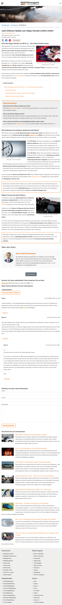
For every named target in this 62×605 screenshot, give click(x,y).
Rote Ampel (36, 567)
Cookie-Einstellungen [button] (39, 602)
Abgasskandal (14, 25)
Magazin (36, 583)
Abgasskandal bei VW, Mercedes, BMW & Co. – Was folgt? (33, 489)
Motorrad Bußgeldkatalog (9, 595)
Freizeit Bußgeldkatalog (8, 590)
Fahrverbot (5, 570)
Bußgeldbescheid (7, 558)
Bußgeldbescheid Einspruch (9, 556)
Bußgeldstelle (37, 572)
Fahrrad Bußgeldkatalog (8, 583)
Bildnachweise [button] (31, 274)
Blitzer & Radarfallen (38, 553)
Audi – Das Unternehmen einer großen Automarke (31, 448)
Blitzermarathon (7, 567)
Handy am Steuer (38, 565)
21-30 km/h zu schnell (8, 572)
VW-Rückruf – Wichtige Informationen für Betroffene (31, 503)
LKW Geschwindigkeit (39, 574)
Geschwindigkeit (37, 563)
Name (4, 391)
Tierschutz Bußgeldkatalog (9, 588)
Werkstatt (4, 204)
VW (11, 63)
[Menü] (2, 4)
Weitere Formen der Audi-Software (14, 96)
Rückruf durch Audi (36, 176)
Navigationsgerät (21, 123)
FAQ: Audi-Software (10, 90)
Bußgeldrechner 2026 (8, 553)
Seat (11, 65)
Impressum (36, 600)
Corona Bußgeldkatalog (8, 600)
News (35, 581)
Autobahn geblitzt (7, 574)
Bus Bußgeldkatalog (8, 593)
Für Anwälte (36, 590)
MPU (11, 570)
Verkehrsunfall (6, 563)
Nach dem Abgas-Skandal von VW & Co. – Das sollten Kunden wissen (23, 87)
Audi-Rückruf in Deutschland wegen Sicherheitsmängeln (33, 462)
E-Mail (4, 397)
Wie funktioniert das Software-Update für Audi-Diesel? (20, 93)
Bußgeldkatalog (5, 25)
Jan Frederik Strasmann (9, 33)
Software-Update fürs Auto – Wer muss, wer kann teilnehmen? (34, 476)
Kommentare (16, 40)
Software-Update (18, 75)
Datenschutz (37, 597)
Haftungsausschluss (38, 595)
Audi (21, 108)
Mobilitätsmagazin (31, 3)
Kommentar (5, 404)
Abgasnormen (34, 135)
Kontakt (35, 593)
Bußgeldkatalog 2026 (34, 4)
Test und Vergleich (7, 602)
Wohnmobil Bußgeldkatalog (9, 597)
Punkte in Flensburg (38, 556)
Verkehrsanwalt (6, 565)
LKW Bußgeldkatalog (8, 581)
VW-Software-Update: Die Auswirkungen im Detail (31, 434)
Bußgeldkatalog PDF (8, 560)
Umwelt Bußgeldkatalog (8, 586)
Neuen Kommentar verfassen (11, 292)
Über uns (36, 586)
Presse (35, 588)
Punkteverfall (37, 558)
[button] (3, 40)
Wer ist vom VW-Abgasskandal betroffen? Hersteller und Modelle (35, 519)
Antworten (5, 313)
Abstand (36, 570)
